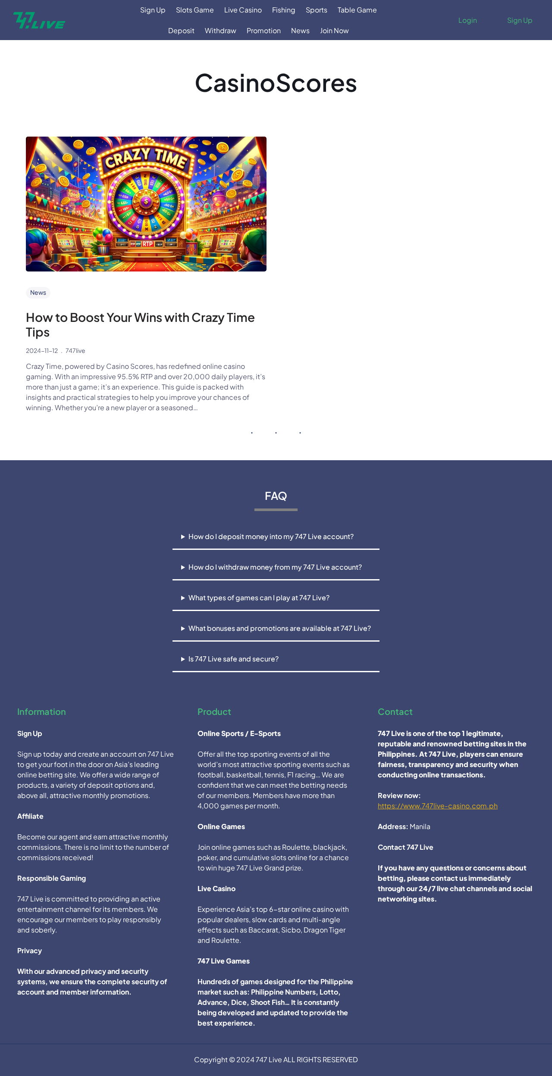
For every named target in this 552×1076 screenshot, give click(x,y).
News (38, 292)
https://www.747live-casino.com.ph (438, 805)
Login (467, 20)
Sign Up (520, 20)
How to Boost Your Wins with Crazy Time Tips (140, 324)
